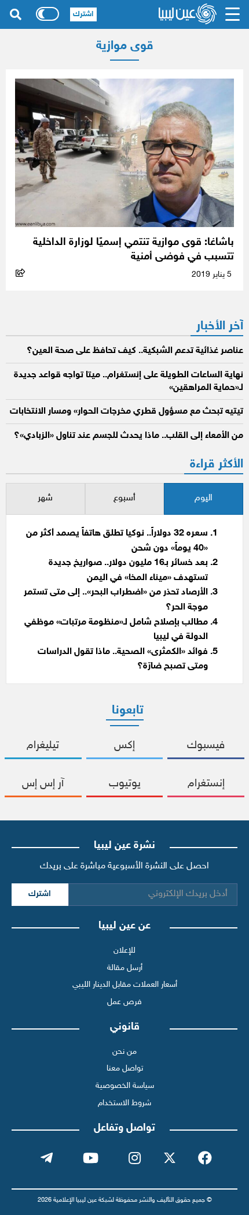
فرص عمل (124, 1002)
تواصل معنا (125, 1068)
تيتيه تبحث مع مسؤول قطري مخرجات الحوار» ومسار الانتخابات (126, 411)
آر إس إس (43, 783)
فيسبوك (206, 745)
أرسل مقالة (124, 968)
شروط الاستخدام (124, 1103)
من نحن (124, 1052)
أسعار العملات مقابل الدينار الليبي (124, 985)
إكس (124, 745)
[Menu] (232, 14)
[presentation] (203, 499)
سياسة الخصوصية (125, 1086)
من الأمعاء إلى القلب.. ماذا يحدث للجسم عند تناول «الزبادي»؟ (128, 435)
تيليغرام (43, 745)
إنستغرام (206, 783)
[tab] (203, 499)
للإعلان (124, 951)
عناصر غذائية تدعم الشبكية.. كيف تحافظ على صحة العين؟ (135, 350)
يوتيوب (125, 783)
